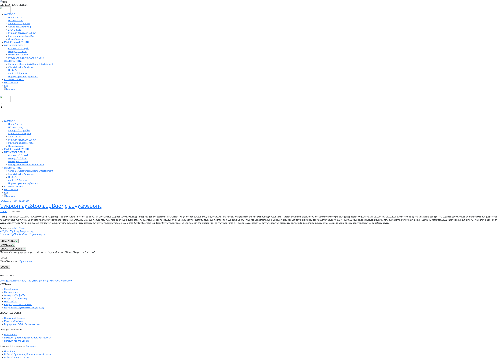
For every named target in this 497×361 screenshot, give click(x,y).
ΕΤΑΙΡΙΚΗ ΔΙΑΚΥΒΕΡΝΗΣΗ (16, 42)
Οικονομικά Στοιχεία (18, 48)
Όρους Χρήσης (27, 261)
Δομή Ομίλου (14, 29)
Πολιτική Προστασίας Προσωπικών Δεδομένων (27, 337)
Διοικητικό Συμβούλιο (19, 23)
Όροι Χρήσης (10, 334)
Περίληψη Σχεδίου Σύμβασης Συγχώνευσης (22, 234)
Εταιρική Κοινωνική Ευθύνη (22, 32)
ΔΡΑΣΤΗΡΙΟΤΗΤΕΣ (12, 60)
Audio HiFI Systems (17, 73)
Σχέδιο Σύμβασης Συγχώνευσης (17, 231)
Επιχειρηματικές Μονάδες (21, 36)
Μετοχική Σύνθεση (17, 51)
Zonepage (31, 346)
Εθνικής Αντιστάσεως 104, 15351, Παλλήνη (21, 280)
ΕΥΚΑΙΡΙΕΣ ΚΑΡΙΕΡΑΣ (14, 79)
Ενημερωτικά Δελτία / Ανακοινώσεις (26, 57)
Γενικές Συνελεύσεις (18, 54)
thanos (3, 211)
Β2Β (6, 85)
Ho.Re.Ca (12, 70)
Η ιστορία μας (11, 292)
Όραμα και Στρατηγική (19, 26)
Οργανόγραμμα (16, 39)
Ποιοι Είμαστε (15, 17)
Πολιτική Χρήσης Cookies (16, 340)
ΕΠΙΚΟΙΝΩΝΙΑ (11, 82)
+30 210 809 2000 (20, 201)
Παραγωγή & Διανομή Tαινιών (23, 76)
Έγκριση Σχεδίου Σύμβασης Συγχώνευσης (51, 205)
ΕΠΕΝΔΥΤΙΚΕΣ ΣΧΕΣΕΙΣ (14, 45)
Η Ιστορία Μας (15, 20)
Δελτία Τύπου (18, 228)
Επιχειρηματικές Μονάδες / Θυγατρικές (24, 307)
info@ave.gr (6, 201)
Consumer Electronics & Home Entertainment (30, 64)
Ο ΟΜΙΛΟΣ (9, 14)
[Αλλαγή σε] (9, 88)
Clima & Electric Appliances (21, 67)
